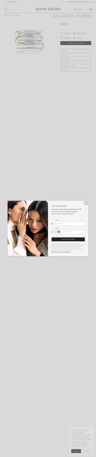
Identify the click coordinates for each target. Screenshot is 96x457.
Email (56, 220)
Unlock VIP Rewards (68, 239)
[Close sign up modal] (86, 203)
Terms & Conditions (65, 252)
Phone (56, 228)
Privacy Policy (55, 252)
